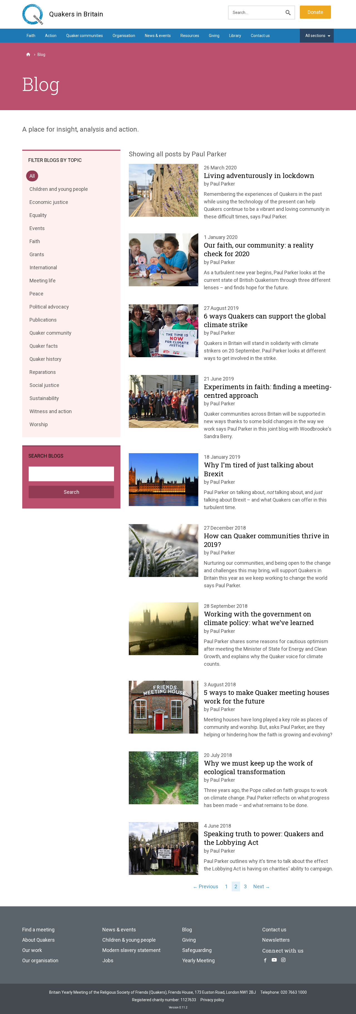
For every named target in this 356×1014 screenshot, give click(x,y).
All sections (315, 35)
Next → (261, 886)
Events (37, 229)
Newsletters (276, 940)
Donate (315, 12)
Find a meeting (38, 929)
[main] (178, 125)
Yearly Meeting (198, 960)
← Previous (205, 886)
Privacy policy (212, 1000)
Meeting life (42, 281)
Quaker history (45, 360)
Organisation (124, 35)
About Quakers (38, 940)
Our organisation (40, 960)
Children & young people (129, 940)
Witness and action (50, 412)
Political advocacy (49, 308)
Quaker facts (43, 347)
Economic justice (48, 203)
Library (235, 35)
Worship (38, 425)
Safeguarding (197, 950)
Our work (32, 950)
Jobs (107, 960)
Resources (190, 35)
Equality (38, 216)
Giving (214, 35)
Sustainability (44, 399)
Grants (36, 255)
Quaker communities (84, 35)
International (43, 268)
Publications (43, 321)
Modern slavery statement (131, 950)
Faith (31, 35)
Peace (36, 294)
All (33, 177)
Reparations (42, 373)
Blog (187, 929)
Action (50, 35)
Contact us (260, 35)
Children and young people (58, 190)
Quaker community (50, 334)
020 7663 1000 (294, 992)
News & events (158, 35)
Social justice (44, 386)
